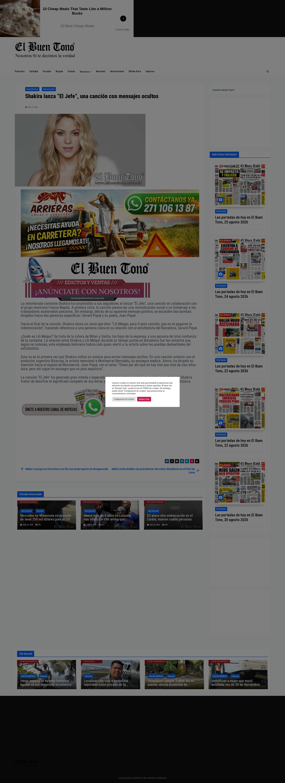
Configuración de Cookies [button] (124, 399)
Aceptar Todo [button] (144, 399)
